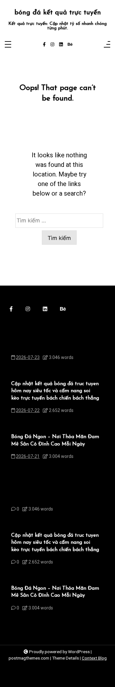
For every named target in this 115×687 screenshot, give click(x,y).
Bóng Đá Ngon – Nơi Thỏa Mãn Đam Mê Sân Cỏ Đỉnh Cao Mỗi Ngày (55, 440)
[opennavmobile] (107, 45)
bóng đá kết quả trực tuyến (57, 12)
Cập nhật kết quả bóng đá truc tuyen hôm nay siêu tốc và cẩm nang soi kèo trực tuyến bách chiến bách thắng (55, 391)
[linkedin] (61, 44)
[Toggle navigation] (8, 45)
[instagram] (52, 44)
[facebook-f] (44, 44)
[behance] (70, 44)
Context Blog (94, 658)
